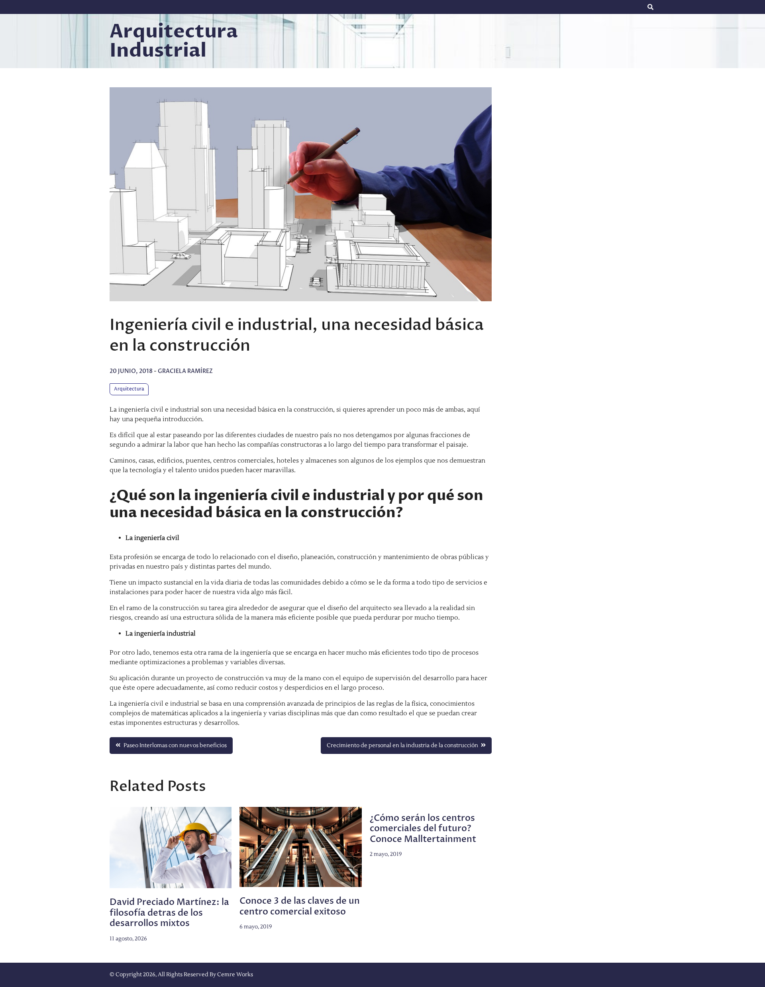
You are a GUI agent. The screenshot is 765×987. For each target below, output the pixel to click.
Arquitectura (129, 389)
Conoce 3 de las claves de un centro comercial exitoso (299, 906)
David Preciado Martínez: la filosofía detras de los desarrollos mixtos (169, 912)
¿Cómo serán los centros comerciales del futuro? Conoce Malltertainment (423, 828)
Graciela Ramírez (185, 371)
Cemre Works (235, 974)
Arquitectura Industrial (174, 41)
